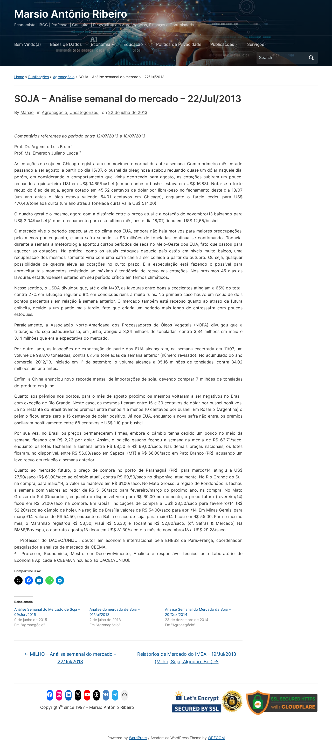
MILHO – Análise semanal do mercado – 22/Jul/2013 (70, 657)
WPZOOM (216, 737)
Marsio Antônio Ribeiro (70, 14)
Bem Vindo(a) (27, 44)
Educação (133, 44)
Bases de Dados (66, 44)
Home (19, 77)
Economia (100, 44)
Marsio (27, 112)
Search (311, 58)
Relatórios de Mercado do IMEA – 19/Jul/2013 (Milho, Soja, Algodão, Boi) (186, 657)
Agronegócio (63, 77)
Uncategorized (84, 112)
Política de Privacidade (178, 44)
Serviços (255, 44)
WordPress (138, 737)
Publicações (222, 44)
